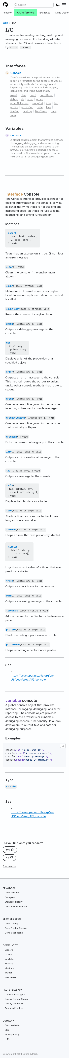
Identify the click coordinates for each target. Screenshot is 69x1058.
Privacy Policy (12, 1034)
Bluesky (9, 963)
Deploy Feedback (14, 1003)
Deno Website (12, 1025)
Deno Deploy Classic (16, 928)
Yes (8, 849)
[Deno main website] (5, 4)
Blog (7, 1030)
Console (15, 73)
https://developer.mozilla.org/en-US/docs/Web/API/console (32, 677)
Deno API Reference (16, 906)
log (56, 103)
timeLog (27, 111)
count (33, 95)
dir (22, 99)
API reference (25, 12)
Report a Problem (14, 1008)
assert (13, 95)
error (30, 99)
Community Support (15, 994)
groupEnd (37, 103)
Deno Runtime (12, 892)
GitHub (8, 954)
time (48, 107)
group (39, 99)
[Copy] (63, 746)
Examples (45, 12)
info (48, 103)
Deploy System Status (16, 999)
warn (13, 115)
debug (14, 99)
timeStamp (41, 111)
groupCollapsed (19, 103)
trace (53, 111)
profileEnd (27, 107)
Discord (9, 949)
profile (14, 107)
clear (23, 95)
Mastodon (10, 968)
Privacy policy (9, 866)
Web (5, 22)
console (15, 135)
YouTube (9, 959)
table (40, 107)
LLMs (7, 1039)
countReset (46, 95)
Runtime (7, 12)
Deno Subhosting (14, 932)
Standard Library (13, 901)
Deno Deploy (11, 923)
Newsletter (10, 977)
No (7, 857)
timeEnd (14, 111)
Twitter (8, 972)
